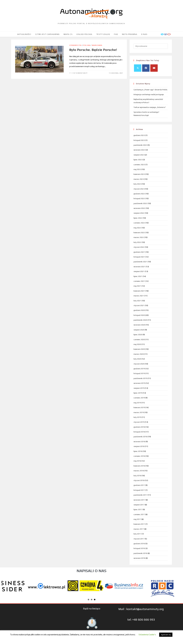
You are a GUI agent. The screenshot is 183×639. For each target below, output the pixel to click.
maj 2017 (137, 519)
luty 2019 (137, 417)
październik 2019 (140, 378)
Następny (178, 585)
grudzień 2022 (139, 194)
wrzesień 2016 (139, 558)
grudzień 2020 (139, 310)
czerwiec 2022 (139, 223)
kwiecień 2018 (139, 466)
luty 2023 (137, 184)
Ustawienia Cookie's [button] (147, 634)
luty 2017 (137, 534)
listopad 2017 (139, 490)
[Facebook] (146, 68)
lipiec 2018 (138, 451)
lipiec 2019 (138, 393)
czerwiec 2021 (139, 281)
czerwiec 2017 (139, 514)
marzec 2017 (139, 529)
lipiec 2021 (138, 276)
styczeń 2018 (139, 480)
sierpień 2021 (139, 271)
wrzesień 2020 (139, 325)
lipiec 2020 (138, 335)
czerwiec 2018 (139, 456)
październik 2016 (140, 553)
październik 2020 (140, 320)
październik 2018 (140, 437)
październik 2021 (140, 262)
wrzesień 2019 (139, 383)
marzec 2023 (139, 179)
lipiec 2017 (138, 510)
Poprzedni (5, 585)
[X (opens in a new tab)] (162, 34)
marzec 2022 (139, 237)
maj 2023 (137, 169)
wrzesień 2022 (139, 208)
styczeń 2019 (139, 422)
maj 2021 (137, 286)
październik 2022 (140, 203)
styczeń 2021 (139, 305)
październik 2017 (140, 495)
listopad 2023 (139, 140)
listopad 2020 (139, 315)
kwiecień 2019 (139, 408)
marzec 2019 (139, 412)
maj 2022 (137, 228)
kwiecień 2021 (139, 291)
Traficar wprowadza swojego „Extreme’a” (150, 107)
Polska (86, 45)
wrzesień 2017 (139, 500)
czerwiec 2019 (139, 398)
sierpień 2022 (139, 213)
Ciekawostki (75, 45)
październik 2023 (140, 145)
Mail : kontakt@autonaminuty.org (141, 609)
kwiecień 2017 (139, 524)
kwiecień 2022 (139, 233)
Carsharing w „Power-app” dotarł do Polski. (151, 90)
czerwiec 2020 (139, 340)
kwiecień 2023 (139, 174)
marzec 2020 (139, 354)
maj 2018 (137, 461)
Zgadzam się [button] (166, 635)
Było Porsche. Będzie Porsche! (93, 50)
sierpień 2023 (139, 155)
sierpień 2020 (139, 330)
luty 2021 (137, 301)
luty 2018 (137, 476)
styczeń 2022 (139, 247)
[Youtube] (154, 68)
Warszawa (97, 45)
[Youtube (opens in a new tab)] (169, 34)
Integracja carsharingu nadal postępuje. (149, 94)
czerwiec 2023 (139, 165)
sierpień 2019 (139, 388)
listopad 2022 (139, 199)
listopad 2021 (139, 257)
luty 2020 (137, 359)
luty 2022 (137, 242)
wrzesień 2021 (139, 267)
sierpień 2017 (139, 505)
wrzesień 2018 (139, 442)
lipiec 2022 (138, 218)
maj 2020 (137, 344)
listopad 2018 (139, 432)
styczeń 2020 (139, 364)
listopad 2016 (139, 548)
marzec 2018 (139, 471)
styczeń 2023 (139, 189)
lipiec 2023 (138, 160)
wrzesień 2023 (139, 150)
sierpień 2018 (139, 446)
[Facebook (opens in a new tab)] (165, 34)
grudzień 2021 (139, 252)
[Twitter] (137, 68)
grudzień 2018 (139, 427)
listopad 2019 (139, 373)
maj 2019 (137, 403)
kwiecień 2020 (139, 349)
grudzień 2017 (139, 485)
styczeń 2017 (139, 539)
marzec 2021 (139, 296)
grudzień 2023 (139, 135)
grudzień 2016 (139, 544)
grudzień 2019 (139, 369)
